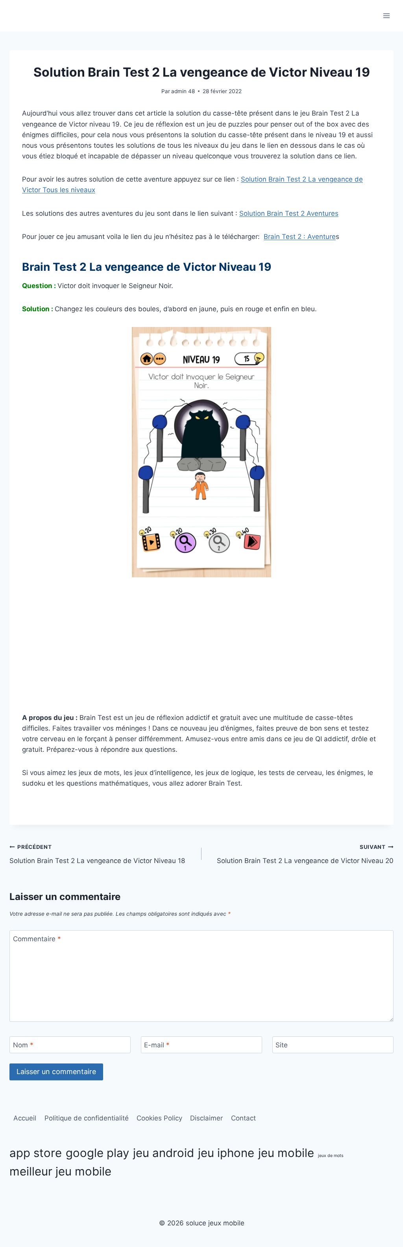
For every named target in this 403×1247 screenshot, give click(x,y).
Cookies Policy (159, 1118)
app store (35, 1153)
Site (281, 1045)
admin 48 (183, 91)
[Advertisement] (201, 645)
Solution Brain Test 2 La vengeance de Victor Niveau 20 (305, 854)
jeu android (163, 1153)
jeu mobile (286, 1153)
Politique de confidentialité (86, 1118)
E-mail (157, 1045)
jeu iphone (226, 1153)
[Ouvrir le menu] (386, 15)
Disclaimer (206, 1118)
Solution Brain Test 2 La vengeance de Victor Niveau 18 (97, 854)
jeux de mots (331, 1155)
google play (97, 1153)
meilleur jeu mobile (60, 1171)
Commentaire (37, 939)
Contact (243, 1118)
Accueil (24, 1118)
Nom (23, 1045)
